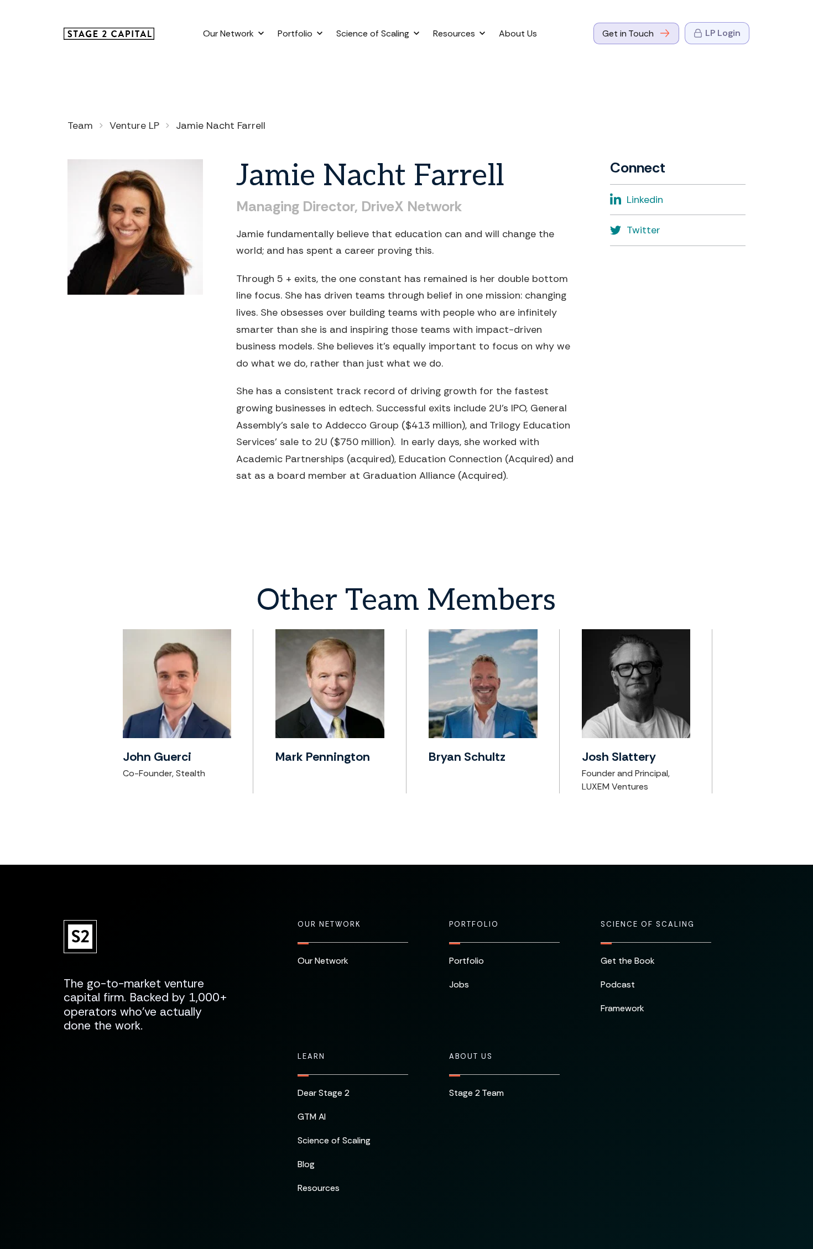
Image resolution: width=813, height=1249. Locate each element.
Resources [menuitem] (319, 1188)
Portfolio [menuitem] (474, 924)
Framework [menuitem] (622, 1008)
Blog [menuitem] (306, 1164)
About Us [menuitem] (471, 1056)
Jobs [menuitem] (459, 984)
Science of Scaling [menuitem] (648, 924)
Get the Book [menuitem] (628, 960)
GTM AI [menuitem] (312, 1116)
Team (80, 125)
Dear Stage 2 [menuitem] (324, 1093)
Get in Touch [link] (628, 33)
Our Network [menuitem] (329, 924)
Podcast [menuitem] (618, 984)
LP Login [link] (723, 33)
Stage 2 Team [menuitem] (476, 1093)
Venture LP (134, 125)
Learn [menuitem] (311, 1056)
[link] (109, 33)
